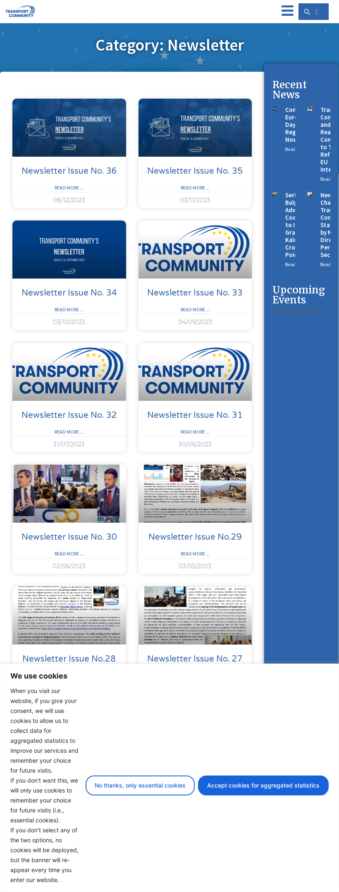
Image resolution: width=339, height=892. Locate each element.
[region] (169, 778)
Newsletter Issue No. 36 (69, 171)
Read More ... (69, 187)
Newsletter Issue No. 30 (69, 537)
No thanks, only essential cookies (140, 785)
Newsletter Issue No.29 (195, 537)
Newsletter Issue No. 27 (195, 659)
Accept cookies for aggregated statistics (263, 785)
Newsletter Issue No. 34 (69, 293)
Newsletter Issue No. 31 (195, 415)
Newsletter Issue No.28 (69, 659)
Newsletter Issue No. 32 (69, 415)
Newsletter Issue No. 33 (195, 293)
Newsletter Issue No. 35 (195, 171)
